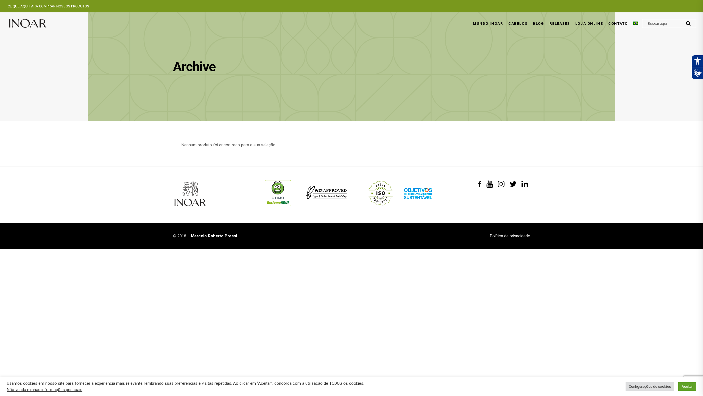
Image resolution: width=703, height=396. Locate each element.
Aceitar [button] (687, 386)
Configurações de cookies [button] (650, 386)
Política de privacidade (510, 235)
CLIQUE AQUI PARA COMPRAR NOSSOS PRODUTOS (48, 6)
